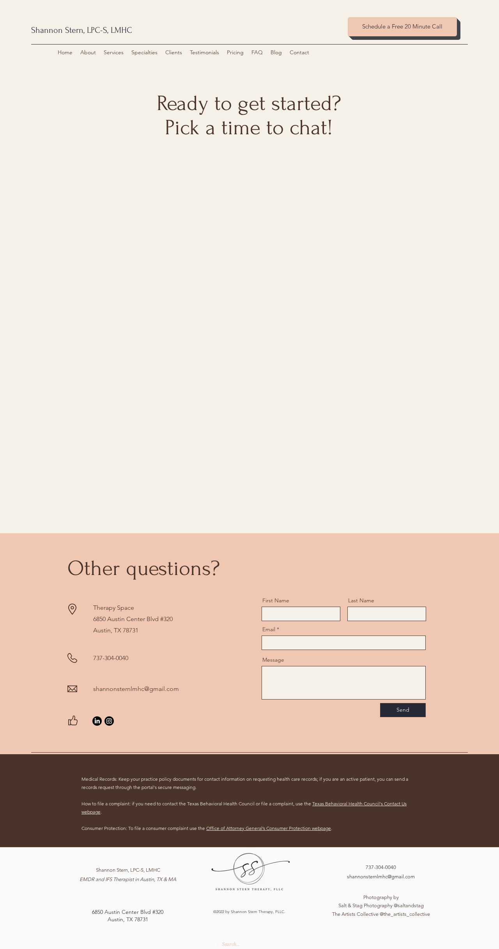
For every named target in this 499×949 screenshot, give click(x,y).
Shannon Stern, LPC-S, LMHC (81, 30)
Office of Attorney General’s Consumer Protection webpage (268, 828)
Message (273, 659)
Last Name (361, 600)
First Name (275, 600)
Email (268, 629)
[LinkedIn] (97, 721)
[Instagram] (109, 721)
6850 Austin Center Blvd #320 (127, 911)
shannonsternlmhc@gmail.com (136, 689)
